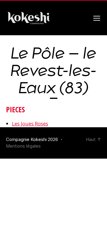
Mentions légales (23, 146)
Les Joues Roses (30, 123)
